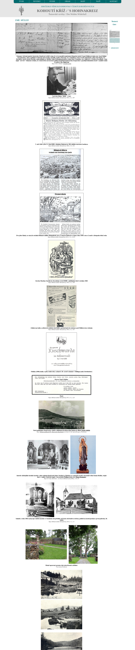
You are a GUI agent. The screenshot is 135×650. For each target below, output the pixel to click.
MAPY (83, 1)
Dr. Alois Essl (65, 62)
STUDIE (52, 1)
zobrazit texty (115, 48)
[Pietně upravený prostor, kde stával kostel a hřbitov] (46, 544)
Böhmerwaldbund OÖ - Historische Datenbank (51, 432)
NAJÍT (98, 1)
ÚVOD (21, 1)
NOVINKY (37, 1)
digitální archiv (67, 63)
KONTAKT (113, 1)
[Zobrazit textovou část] (114, 36)
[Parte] (61, 384)
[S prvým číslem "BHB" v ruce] (61, 80)
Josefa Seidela (85, 430)
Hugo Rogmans (81, 477)
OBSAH (67, 1)
